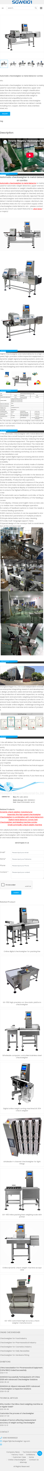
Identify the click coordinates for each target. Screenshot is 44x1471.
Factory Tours (17, 1454)
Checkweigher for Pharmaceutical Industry (18, 1342)
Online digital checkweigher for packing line (22, 951)
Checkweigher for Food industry (13, 1338)
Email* (2, 852)
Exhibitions (30, 1454)
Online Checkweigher (17, 1460)
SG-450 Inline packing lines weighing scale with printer (22, 1216)
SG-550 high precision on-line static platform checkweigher (22, 1003)
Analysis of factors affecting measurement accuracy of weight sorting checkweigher (18, 1421)
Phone (2, 865)
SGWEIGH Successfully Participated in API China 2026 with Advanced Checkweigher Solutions (20, 1378)
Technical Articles (30, 1452)
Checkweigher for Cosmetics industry (16, 1347)
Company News (13, 1452)
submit (16, 892)
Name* (3, 859)
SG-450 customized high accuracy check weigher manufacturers (22, 1322)
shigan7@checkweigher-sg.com (16, 1441)
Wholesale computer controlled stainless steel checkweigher (22, 1056)
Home (31, 1457)
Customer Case (19, 1457)
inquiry (5, 114)
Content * (4, 872)
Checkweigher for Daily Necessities (14, 1351)
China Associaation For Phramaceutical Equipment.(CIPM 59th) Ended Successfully (21, 1368)
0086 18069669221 (10, 1438)
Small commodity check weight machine (25, 825)
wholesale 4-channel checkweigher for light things (22, 1163)
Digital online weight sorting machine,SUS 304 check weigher (22, 1109)
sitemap (23, 1462)
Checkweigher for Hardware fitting (14, 1355)
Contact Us (34, 1460)
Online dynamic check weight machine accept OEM (22, 1269)
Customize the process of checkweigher (17, 1413)
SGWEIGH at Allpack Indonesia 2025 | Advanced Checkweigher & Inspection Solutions (20, 1387)
